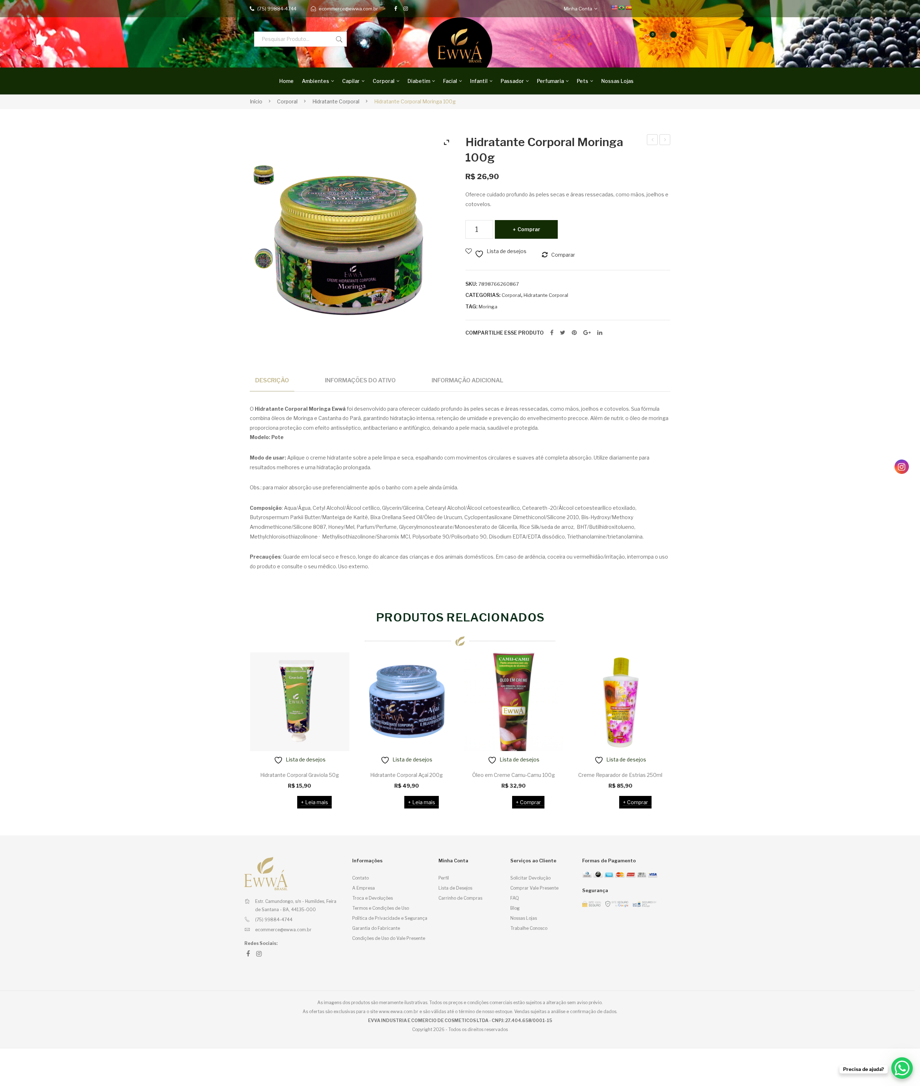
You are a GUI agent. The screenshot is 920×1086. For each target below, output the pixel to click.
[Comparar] (334, 686)
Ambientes (315, 81)
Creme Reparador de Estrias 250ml (620, 775)
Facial (450, 81)
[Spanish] (628, 7)
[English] (614, 7)
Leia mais (316, 802)
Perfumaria (550, 81)
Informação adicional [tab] (467, 380)
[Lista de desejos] (334, 667)
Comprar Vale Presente (534, 888)
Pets (582, 81)
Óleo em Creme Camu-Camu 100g (513, 775)
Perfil (443, 878)
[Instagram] (406, 8)
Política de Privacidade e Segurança (389, 918)
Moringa (488, 306)
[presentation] (235, 730)
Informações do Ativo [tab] (360, 380)
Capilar (351, 81)
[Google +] (587, 332)
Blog (515, 908)
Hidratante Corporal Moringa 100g (652, 140)
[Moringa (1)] (264, 257)
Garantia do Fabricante (376, 928)
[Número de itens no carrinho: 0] (664, 37)
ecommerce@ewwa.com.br (348, 8)
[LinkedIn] (599, 332)
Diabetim (419, 81)
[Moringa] (264, 173)
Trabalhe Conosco (528, 928)
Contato (360, 878)
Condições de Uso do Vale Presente (388, 938)
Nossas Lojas (617, 81)
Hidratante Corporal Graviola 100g (665, 140)
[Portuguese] (621, 7)
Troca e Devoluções (372, 898)
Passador (512, 81)
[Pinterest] (574, 332)
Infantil (479, 81)
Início (256, 101)
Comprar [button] (530, 802)
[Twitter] (562, 332)
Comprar (529, 229)
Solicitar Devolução (530, 878)
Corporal (384, 81)
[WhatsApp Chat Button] (902, 1068)
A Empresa (363, 888)
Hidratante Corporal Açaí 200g (406, 775)
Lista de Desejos (455, 888)
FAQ (514, 898)
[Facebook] (395, 8)
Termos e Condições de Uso (380, 908)
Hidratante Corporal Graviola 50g (299, 775)
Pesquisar (339, 39)
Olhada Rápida (334, 749)
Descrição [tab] (272, 380)
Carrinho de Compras (460, 898)
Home (286, 81)
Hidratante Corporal (335, 101)
